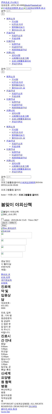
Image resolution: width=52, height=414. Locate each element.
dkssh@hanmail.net (33, 5)
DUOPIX (33, 406)
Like (4, 223)
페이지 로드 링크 (9, 409)
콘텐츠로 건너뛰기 (10, 2)
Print (4, 226)
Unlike (12, 223)
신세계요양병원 (27, 182)
